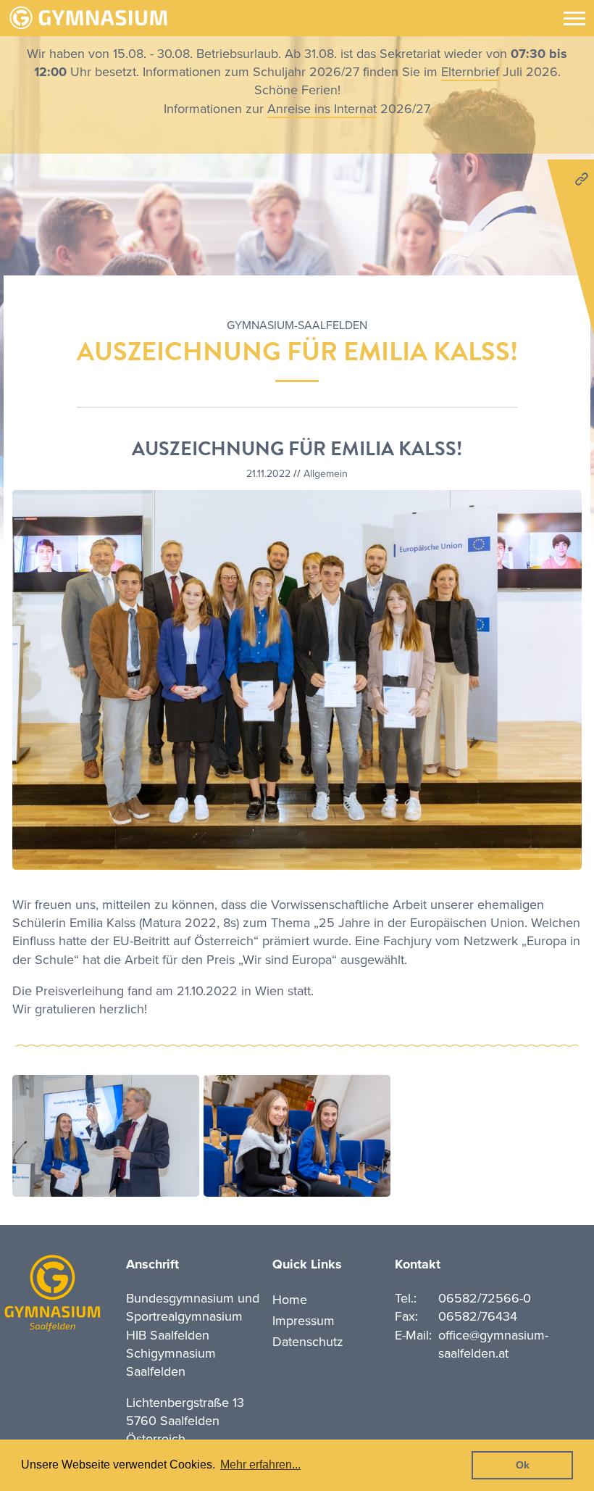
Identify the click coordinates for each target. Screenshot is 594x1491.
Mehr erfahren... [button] (260, 1464)
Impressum (303, 1321)
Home (289, 1300)
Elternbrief (470, 72)
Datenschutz (307, 1342)
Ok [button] (523, 1465)
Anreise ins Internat (322, 109)
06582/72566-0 (484, 1298)
